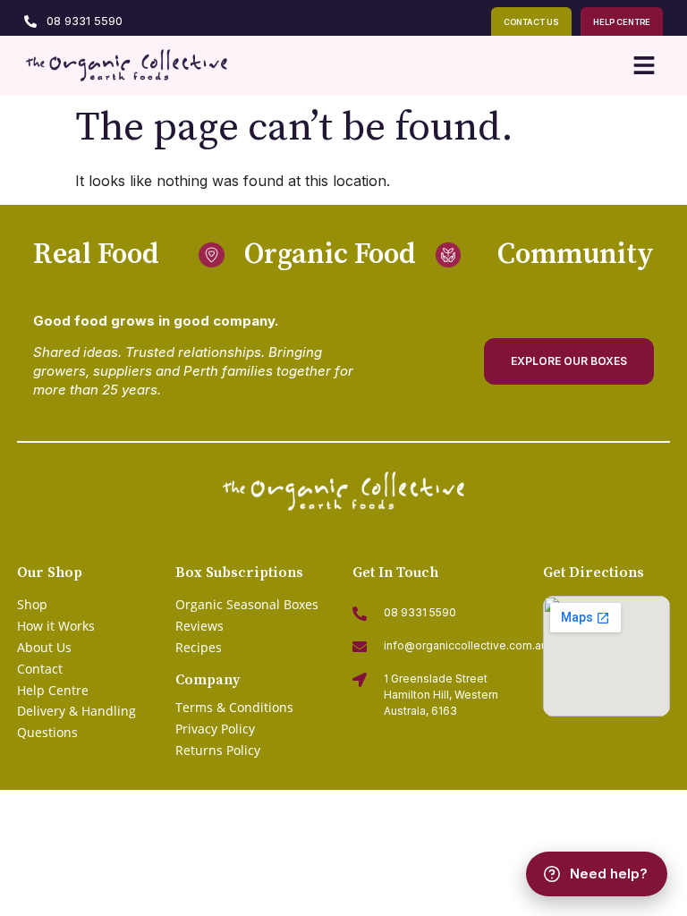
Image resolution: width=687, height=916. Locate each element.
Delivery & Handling (76, 710)
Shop (32, 604)
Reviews (199, 625)
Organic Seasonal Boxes (246, 604)
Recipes (198, 647)
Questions (47, 732)
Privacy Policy (215, 728)
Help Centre (53, 690)
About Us (44, 647)
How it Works (56, 625)
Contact (40, 668)
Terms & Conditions (234, 707)
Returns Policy (217, 750)
